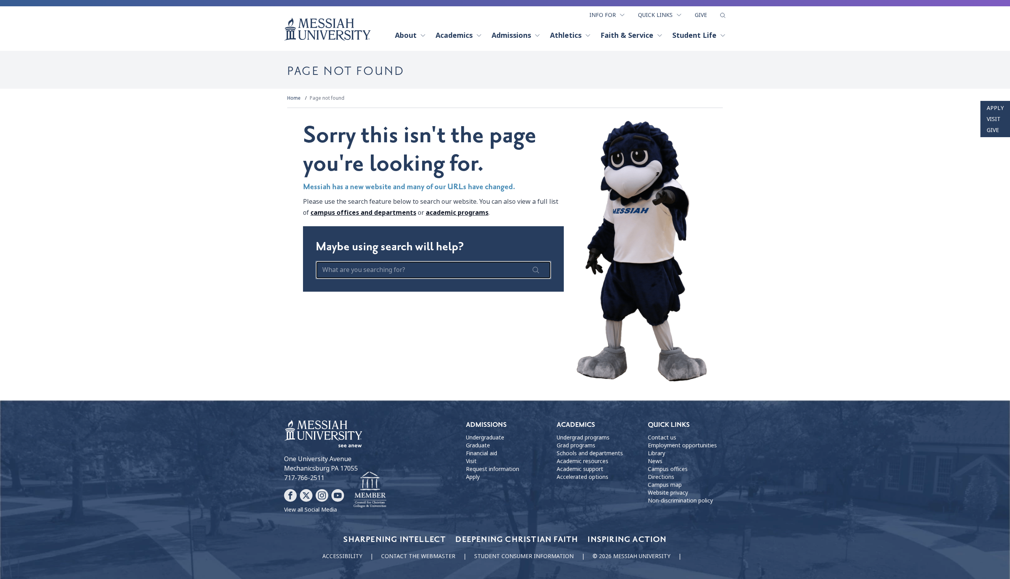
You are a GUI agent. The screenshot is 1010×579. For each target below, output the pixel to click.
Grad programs (576, 445)
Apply (995, 108)
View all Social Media (310, 510)
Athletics (566, 35)
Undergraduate (485, 437)
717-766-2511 (304, 477)
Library (656, 453)
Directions (661, 477)
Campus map (665, 485)
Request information (492, 469)
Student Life (694, 35)
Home (294, 98)
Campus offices (668, 469)
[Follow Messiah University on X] (306, 495)
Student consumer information (524, 556)
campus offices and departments (363, 212)
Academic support (580, 469)
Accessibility (342, 556)
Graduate (478, 445)
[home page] (327, 29)
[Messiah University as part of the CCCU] (370, 490)
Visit (994, 119)
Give (701, 15)
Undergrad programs (583, 437)
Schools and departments (590, 453)
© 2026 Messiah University (631, 556)
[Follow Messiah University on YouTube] (337, 495)
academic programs (457, 212)
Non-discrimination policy (680, 501)
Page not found (327, 98)
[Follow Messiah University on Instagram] (322, 495)
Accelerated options (582, 477)
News (655, 461)
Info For (602, 15)
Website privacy (668, 493)
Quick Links (655, 15)
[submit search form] (536, 270)
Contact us (662, 437)
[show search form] (723, 15)
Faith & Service (626, 35)
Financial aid (481, 453)
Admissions (511, 35)
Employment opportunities (682, 445)
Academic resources (582, 461)
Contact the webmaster (418, 556)
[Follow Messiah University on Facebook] (290, 495)
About (406, 35)
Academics (454, 35)
